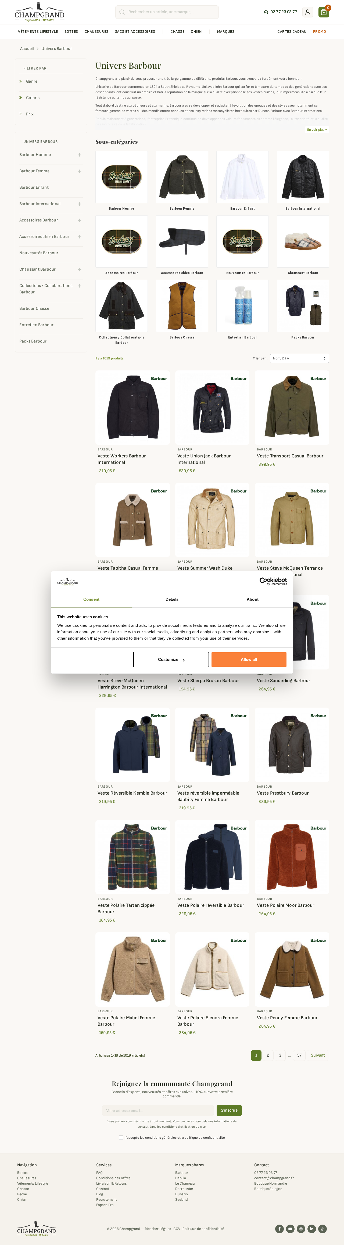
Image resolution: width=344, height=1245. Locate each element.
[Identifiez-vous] (307, 12)
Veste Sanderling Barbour (283, 680)
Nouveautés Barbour (242, 273)
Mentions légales (158, 1228)
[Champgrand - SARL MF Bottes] (39, 12)
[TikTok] (322, 1229)
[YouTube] (290, 1229)
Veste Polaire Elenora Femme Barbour (207, 1021)
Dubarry (181, 1194)
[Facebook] (279, 1229)
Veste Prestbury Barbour (283, 793)
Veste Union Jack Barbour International (204, 459)
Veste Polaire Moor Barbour (285, 905)
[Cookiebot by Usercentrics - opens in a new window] (263, 582)
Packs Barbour (302, 337)
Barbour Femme (182, 208)
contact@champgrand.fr (274, 1178)
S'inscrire (229, 1110)
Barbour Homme (121, 208)
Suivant (318, 1055)
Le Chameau (185, 1183)
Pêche (22, 1194)
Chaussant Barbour (303, 273)
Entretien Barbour (242, 337)
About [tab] (253, 599)
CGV (176, 1228)
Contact (102, 1188)
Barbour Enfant (242, 208)
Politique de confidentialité (203, 1228)
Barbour (181, 1172)
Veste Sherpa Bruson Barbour (208, 680)
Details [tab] (172, 599)
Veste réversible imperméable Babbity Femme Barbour (208, 796)
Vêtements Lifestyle (32, 1183)
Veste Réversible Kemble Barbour (132, 793)
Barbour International (302, 208)
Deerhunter (184, 1188)
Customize (168, 659)
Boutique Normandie (270, 1183)
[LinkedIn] (311, 1229)
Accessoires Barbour (121, 273)
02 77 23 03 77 (265, 1172)
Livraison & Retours (111, 1183)
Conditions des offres (113, 1178)
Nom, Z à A (281, 358)
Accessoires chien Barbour (182, 273)
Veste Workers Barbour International (122, 459)
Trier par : (260, 358)
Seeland (181, 1199)
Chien (21, 1199)
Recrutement (106, 1199)
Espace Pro (105, 1205)
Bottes (22, 1172)
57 (299, 1055)
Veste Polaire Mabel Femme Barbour (126, 1021)
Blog (99, 1194)
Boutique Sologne (268, 1188)
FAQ (99, 1172)
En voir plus (317, 130)
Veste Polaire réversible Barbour (210, 905)
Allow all (249, 659)
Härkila (180, 1178)
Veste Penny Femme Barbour (287, 1018)
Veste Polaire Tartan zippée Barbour (126, 908)
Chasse (23, 1188)
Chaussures (26, 1178)
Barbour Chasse (182, 337)
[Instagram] (301, 1229)
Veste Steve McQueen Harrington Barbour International (132, 684)
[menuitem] (38, 31)
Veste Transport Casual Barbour (290, 456)
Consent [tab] (91, 599)
